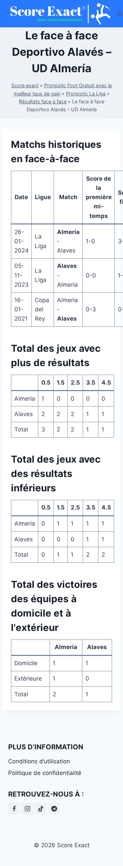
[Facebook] (14, 808)
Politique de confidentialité (44, 773)
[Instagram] (27, 808)
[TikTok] (40, 808)
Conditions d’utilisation (39, 761)
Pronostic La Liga (86, 93)
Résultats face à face (43, 101)
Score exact (25, 85)
